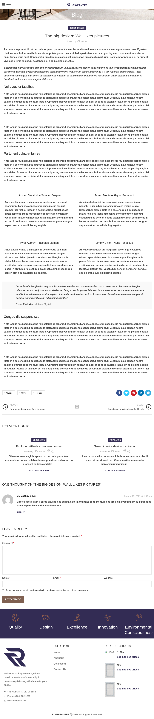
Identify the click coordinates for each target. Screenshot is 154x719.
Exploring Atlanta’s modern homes (39, 446)
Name (6, 578)
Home (57, 652)
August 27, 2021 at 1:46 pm (138, 496)
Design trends (77, 28)
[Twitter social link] (126, 393)
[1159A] (110, 655)
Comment (8, 543)
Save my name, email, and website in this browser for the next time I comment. (47, 590)
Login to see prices (128, 657)
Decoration (39, 440)
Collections (60, 663)
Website (108, 578)
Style (23, 393)
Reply (21, 512)
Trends (38, 393)
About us (59, 658)
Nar (119, 665)
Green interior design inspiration (115, 446)
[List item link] (26, 696)
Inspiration (115, 440)
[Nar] (110, 671)
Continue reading (39, 470)
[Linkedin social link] (141, 393)
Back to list (77, 407)
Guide (9, 393)
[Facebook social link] (119, 393)
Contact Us (60, 669)
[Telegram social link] (148, 393)
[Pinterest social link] (134, 393)
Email (57, 578)
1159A (120, 652)
